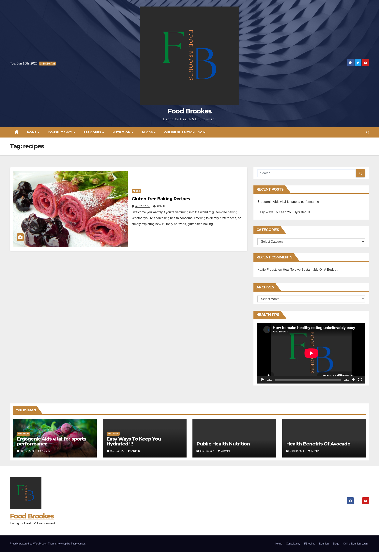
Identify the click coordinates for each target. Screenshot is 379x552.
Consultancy (60, 132)
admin (161, 206)
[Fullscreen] (360, 380)
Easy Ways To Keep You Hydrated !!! (283, 212)
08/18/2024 (207, 451)
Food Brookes (190, 111)
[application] (311, 353)
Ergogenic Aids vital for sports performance (288, 201)
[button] (367, 132)
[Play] (263, 380)
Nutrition (122, 132)
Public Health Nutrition (223, 444)
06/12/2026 (28, 451)
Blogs (148, 132)
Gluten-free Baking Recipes (161, 198)
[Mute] (354, 380)
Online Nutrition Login (185, 132)
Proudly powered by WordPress (28, 543)
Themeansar (78, 543)
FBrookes (92, 132)
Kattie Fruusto (267, 269)
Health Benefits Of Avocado (318, 444)
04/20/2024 (142, 206)
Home (32, 132)
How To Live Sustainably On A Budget (310, 269)
